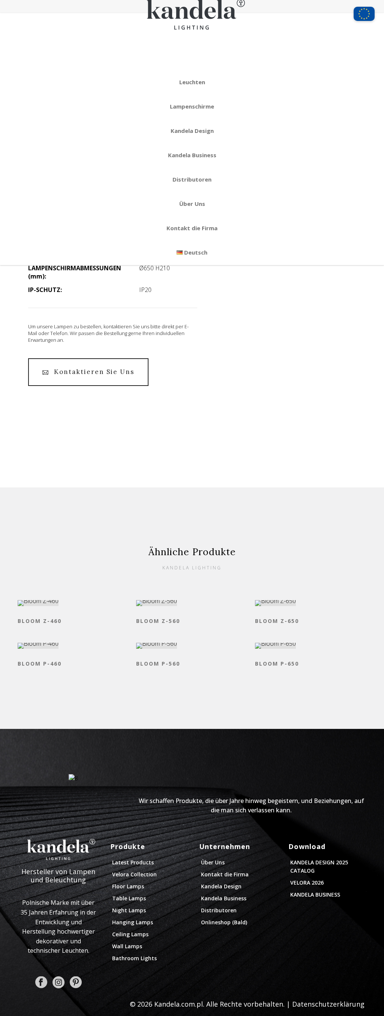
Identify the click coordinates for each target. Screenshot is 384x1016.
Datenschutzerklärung (328, 1004)
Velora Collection (134, 874)
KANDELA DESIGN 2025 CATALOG (319, 866)
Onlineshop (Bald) (224, 922)
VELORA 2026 (307, 882)
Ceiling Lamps (130, 934)
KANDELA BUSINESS (315, 894)
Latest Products (133, 862)
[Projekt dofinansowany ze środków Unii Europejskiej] (364, 10)
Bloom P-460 (40, 663)
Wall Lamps (127, 946)
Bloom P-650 (277, 663)
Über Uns (192, 203)
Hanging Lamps (132, 922)
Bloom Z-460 (40, 620)
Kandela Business (192, 155)
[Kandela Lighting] (192, 41)
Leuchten (192, 82)
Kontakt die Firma (192, 228)
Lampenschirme (192, 106)
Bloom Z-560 (158, 620)
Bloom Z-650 (277, 620)
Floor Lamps (128, 886)
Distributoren (192, 179)
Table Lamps (129, 898)
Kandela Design (192, 130)
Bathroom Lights (134, 958)
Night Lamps (129, 910)
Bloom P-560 (158, 663)
